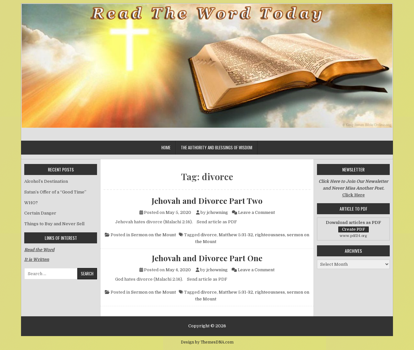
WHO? (31, 202)
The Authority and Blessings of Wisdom (216, 147)
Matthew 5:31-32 (236, 234)
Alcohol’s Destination (46, 181)
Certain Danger (40, 213)
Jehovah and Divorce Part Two (207, 200)
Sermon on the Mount (153, 234)
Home (165, 147)
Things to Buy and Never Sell (54, 223)
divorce (209, 234)
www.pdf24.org (353, 236)
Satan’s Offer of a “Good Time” (55, 192)
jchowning (217, 212)
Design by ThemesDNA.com (207, 342)
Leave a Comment (256, 212)
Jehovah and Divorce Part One (207, 258)
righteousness (270, 234)
